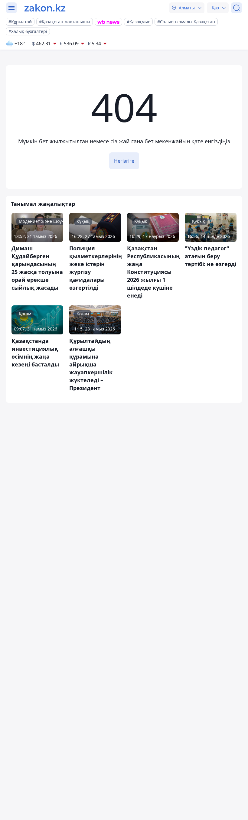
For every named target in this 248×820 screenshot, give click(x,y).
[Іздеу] (236, 7)
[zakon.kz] (45, 7)
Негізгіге (124, 161)
